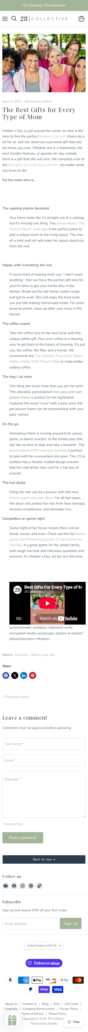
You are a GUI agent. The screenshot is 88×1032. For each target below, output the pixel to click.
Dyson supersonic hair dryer (31, 497)
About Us (11, 1004)
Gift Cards (71, 1004)
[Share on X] (14, 675)
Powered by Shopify (44, 1023)
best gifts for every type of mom (33, 165)
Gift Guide (21, 655)
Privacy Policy (69, 1009)
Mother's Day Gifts (42, 655)
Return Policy (58, 1014)
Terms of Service (33, 1014)
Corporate (11, 1009)
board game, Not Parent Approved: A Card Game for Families (47, 539)
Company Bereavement (38, 1009)
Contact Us (29, 1004)
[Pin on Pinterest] (32, 675)
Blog (45, 1004)
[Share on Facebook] (5, 675)
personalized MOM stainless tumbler (38, 450)
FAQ (57, 1004)
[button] (12, 1019)
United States (42, 946)
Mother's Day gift (52, 136)
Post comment (22, 837)
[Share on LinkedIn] (23, 675)
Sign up (71, 923)
